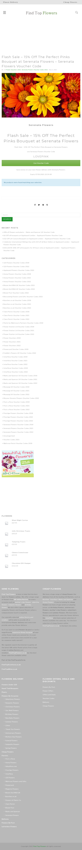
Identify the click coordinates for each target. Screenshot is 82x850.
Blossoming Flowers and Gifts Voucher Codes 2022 (23, 296)
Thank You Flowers (12, 729)
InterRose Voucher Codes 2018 (16, 368)
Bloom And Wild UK (12, 793)
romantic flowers (14, 605)
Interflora (54, 599)
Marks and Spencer (66, 599)
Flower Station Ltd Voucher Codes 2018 (19, 327)
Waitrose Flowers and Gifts (15, 781)
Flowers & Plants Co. (13, 800)
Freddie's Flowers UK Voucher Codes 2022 (20, 353)
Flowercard (9, 785)
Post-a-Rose (10, 759)
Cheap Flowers (8, 752)
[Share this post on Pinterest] (43, 203)
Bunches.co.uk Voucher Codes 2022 (17, 308)
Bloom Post (9, 808)
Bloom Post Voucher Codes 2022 (16, 293)
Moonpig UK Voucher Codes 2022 (16, 394)
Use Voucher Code (41, 163)
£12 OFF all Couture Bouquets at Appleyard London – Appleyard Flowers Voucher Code (37, 239)
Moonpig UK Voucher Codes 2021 (16, 391)
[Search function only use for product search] (76, 12)
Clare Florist (10, 804)
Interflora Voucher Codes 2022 (15, 364)
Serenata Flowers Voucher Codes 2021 (35, 70)
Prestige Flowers (11, 770)
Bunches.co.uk (11, 796)
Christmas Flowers (12, 707)
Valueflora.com (11, 766)
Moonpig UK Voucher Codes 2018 (16, 387)
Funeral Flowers (11, 740)
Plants (4, 692)
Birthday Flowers (11, 714)
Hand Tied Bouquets (10, 688)
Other (7, 725)
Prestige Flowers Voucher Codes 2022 (18, 421)
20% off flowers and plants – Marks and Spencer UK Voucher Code (29, 232)
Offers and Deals (49, 695)
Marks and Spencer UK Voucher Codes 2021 (20, 379)
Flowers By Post (8, 823)
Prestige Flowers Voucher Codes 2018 (18, 413)
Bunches (46, 599)
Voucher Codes (48, 698)
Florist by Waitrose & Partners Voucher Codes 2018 (23, 323)
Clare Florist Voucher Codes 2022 (16, 319)
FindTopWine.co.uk (9, 669)
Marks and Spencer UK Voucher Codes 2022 (20, 383)
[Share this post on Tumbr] (47, 203)
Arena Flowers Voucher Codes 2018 (17, 274)
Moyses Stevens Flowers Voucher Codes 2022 (21, 398)
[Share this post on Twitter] (39, 203)
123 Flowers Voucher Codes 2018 (16, 263)
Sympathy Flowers (12, 744)
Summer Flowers (11, 722)
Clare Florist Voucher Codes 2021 (16, 315)
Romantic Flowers (12, 703)
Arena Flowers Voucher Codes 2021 (17, 278)
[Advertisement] (41, 33)
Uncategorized (9, 436)
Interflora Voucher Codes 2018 (15, 357)
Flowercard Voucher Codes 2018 (16, 349)
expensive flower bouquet (22, 632)
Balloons (5, 819)
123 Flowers (10, 778)
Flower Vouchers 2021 (13, 70)
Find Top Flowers (9, 594)
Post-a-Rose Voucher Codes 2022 (17, 409)
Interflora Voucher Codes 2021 (15, 360)
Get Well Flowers (12, 710)
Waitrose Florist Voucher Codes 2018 (18, 443)
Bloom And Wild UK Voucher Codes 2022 (19, 289)
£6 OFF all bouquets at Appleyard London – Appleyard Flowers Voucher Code (33, 235)
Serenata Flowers (12, 815)
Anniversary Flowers (13, 733)
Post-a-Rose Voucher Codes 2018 (17, 402)
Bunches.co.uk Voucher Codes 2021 (17, 304)
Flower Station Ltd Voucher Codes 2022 (19, 334)
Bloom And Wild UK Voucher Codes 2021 (19, 285)
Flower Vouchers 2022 (12, 345)
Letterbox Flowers (9, 826)
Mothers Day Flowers (13, 737)
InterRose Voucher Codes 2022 (16, 372)
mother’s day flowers (23, 602)
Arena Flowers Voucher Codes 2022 (17, 281)
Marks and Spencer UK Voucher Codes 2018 (20, 376)
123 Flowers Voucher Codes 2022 (16, 266)
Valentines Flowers (12, 699)
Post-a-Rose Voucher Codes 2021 (17, 406)
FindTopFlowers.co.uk (18, 653)
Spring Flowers (11, 748)
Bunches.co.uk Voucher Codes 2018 (17, 300)
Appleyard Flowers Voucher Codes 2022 (19, 270)
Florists (5, 755)
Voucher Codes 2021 (12, 439)
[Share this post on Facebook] (35, 203)
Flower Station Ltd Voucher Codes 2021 (19, 330)
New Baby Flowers (12, 718)
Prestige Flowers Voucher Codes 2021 (18, 417)
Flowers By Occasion (10, 696)
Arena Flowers (48, 602)
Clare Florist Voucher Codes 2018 (16, 312)
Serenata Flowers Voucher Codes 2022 (18, 432)
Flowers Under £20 (9, 685)
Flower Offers (48, 691)
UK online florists (21, 599)
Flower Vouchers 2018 (12, 338)
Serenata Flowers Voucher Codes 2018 (18, 424)
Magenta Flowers (12, 789)
